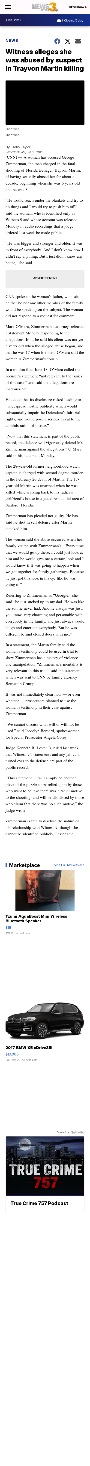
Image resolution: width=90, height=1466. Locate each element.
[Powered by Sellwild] (77, 1132)
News (12, 40)
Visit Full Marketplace (69, 865)
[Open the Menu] (7, 7)
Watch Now (77, 7)
